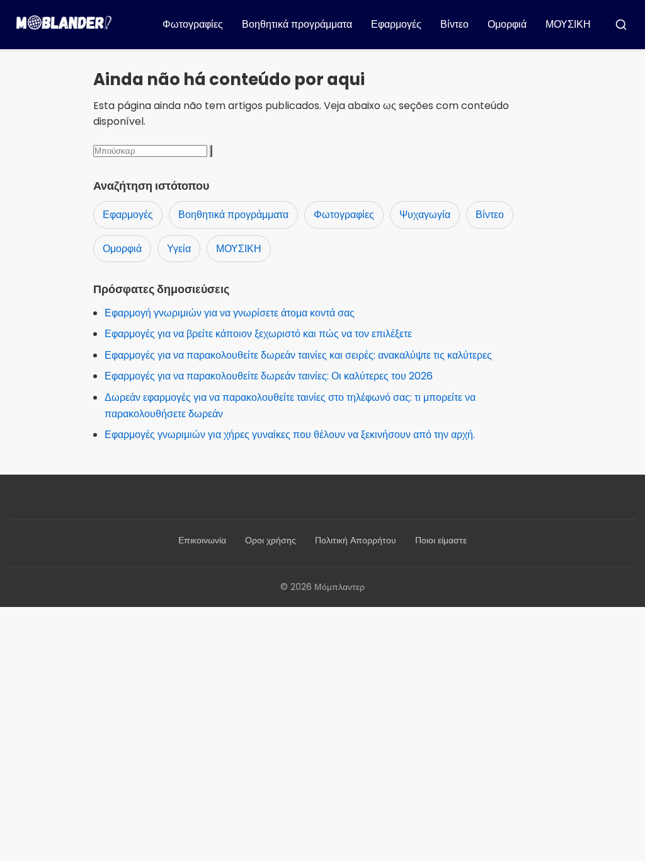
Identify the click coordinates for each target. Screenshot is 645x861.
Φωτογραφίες (193, 24)
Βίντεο (454, 24)
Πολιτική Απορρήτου (355, 540)
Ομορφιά (507, 24)
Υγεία (179, 248)
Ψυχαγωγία (424, 214)
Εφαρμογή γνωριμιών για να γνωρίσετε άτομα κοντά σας (230, 313)
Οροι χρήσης (270, 540)
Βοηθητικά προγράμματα (297, 24)
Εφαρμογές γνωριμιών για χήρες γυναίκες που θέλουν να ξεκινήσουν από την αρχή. (290, 434)
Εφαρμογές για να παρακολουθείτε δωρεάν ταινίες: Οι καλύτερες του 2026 (269, 376)
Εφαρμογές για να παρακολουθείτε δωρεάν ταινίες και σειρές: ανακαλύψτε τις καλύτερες (298, 355)
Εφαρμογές (396, 24)
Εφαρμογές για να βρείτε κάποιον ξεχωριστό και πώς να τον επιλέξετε (258, 333)
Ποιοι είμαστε (441, 540)
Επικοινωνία (202, 540)
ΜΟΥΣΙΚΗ (568, 24)
